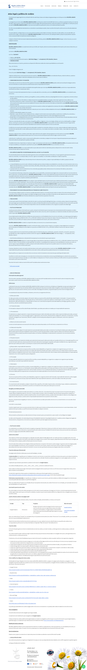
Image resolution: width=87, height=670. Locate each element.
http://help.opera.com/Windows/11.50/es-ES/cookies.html (22, 603)
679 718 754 (77, 1)
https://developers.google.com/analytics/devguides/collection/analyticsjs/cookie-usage (29, 475)
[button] (83, 666)
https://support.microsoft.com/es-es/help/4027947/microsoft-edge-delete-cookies (28, 597)
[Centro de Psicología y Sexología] (16, 653)
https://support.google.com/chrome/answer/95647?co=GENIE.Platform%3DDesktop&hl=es (30, 569)
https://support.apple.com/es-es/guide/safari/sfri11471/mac (23, 581)
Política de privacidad (14, 266)
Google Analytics (68, 507)
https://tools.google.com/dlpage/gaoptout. (54, 620)
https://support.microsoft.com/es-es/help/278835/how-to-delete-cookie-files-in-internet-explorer (32, 586)
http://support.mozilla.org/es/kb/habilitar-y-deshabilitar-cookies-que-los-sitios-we (28, 592)
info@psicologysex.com (33, 660)
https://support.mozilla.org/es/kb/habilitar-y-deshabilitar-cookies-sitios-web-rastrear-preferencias (32, 575)
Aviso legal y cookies (30, 666)
